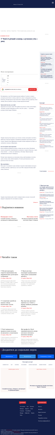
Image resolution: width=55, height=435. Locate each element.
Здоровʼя (45, 95)
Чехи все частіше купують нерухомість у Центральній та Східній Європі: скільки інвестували (46, 59)
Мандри (48, 99)
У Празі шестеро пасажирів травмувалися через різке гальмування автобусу (29, 273)
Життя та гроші (42, 127)
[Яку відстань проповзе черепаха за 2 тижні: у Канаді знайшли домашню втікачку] (30, 294)
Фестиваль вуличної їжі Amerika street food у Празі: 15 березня (41, 386)
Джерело (35, 202)
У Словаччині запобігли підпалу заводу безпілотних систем (8, 302)
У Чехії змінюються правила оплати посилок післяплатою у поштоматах (9, 331)
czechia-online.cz (16, 431)
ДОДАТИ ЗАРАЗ (32, 89)
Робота (44, 104)
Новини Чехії (13, 30)
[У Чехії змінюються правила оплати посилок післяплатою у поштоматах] (9, 323)
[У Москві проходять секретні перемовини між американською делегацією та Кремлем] (9, 264)
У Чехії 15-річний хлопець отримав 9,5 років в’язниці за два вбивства (46, 64)
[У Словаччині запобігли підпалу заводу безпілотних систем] (9, 294)
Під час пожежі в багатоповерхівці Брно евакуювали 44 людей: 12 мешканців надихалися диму (47, 141)
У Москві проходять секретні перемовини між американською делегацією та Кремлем (9, 273)
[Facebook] (10, 80)
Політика (46, 103)
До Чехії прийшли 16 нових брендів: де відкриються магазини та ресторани (46, 146)
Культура (45, 98)
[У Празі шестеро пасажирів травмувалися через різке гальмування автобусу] (30, 264)
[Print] (23, 80)
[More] (36, 80)
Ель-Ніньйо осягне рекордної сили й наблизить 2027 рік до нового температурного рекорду (46, 71)
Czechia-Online (3, 30)
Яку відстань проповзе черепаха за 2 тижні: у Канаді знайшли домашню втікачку (29, 303)
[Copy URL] (33, 80)
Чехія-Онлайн (9, 430)
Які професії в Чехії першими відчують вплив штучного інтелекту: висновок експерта (29, 332)
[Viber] (30, 80)
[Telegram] (26, 80)
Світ (41, 67)
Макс (8, 79)
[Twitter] (13, 80)
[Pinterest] (16, 80)
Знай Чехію (9, 30)
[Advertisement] (27, 19)
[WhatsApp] (20, 80)
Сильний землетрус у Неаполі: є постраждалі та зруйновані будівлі (13, 389)
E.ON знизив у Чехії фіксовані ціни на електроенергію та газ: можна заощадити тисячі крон (47, 76)
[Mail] (42, 425)
